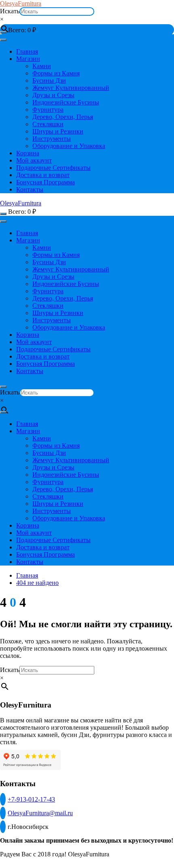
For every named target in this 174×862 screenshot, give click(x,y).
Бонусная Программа (45, 182)
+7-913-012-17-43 (31, 799)
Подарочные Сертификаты (53, 167)
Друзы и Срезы (53, 95)
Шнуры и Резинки (57, 131)
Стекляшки (48, 124)
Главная (27, 51)
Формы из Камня (56, 73)
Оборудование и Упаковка (68, 145)
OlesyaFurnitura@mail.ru (40, 813)
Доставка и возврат (43, 174)
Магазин (28, 58)
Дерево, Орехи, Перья (62, 116)
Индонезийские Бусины (65, 102)
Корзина (27, 153)
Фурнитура (48, 109)
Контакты (29, 189)
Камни (41, 66)
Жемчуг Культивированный (70, 87)
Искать (9, 11)
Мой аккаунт (34, 160)
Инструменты (51, 138)
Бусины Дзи (49, 80)
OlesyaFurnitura (20, 3)
